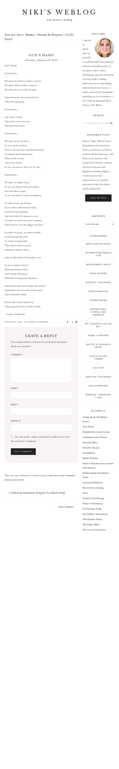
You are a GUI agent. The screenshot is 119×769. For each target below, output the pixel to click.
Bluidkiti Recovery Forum (96, 432)
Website (16, 421)
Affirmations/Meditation (98, 254)
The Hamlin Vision (92, 519)
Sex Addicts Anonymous (95, 514)
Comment (16, 354)
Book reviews (98, 273)
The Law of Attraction (94, 530)
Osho (85, 493)
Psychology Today (92, 509)
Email (15, 404)
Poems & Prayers (38, 322)
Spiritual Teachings (98, 376)
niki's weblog (59, 12)
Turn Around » (66, 507)
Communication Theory (95, 437)
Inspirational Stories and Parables (98, 312)
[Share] (66, 321)
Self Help (98, 368)
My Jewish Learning (93, 488)
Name (15, 388)
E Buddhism (89, 453)
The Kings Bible (91, 524)
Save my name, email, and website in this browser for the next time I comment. (40, 439)
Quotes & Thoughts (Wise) (98, 345)
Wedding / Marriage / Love (98, 396)
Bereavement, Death (98, 264)
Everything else (98, 291)
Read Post (98, 198)
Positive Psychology (93, 498)
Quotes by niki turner (98, 357)
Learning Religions (93, 482)
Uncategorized (98, 385)
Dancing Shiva (90, 442)
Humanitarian (98, 300)
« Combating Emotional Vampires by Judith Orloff (36, 492)
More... (100, 105)
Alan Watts (88, 426)
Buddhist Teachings (98, 282)
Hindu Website (90, 458)
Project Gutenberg (93, 503)
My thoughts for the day (98, 325)
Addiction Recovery (98, 244)
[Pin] (75, 321)
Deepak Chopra (91, 447)
